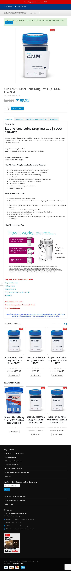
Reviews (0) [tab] (19, 119)
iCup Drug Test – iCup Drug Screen (15, 453)
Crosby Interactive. (18, 563)
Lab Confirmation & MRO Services (15, 500)
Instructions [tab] (54, 119)
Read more (14, 432)
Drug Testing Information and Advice (15, 496)
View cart (9, 23)
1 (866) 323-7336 (21, 6)
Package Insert (10, 286)
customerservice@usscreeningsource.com (22, 526)
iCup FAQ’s (8, 295)
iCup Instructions (10, 289)
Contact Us (9, 6)
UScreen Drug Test (10, 457)
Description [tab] (8, 119)
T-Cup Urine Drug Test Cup (12, 465)
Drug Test (7, 476)
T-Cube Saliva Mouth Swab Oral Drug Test (17, 472)
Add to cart (18, 108)
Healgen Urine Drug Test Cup (13, 468)
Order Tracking (9, 504)
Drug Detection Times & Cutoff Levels (17, 292)
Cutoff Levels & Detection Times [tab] (36, 119)
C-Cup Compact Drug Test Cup (14, 461)
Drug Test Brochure (11, 283)
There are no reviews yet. (12, 95)
